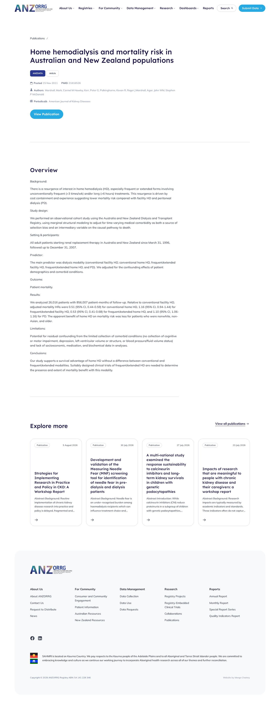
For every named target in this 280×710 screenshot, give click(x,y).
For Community (109, 8)
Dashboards (187, 8)
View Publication (46, 114)
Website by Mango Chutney (236, 677)
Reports (208, 8)
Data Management (140, 8)
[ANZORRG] (33, 8)
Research (166, 8)
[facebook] (32, 638)
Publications (37, 38)
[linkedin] (40, 638)
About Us (65, 8)
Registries (85, 8)
